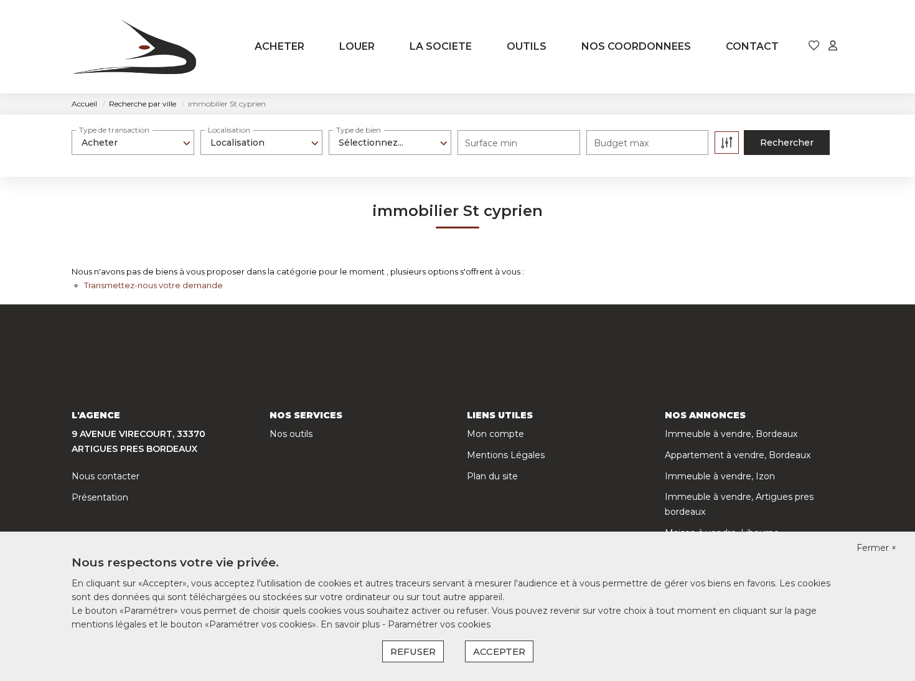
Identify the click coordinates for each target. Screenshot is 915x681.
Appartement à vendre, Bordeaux (737, 455)
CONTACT (752, 46)
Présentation (100, 497)
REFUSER (413, 651)
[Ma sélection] (814, 46)
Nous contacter (105, 476)
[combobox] (133, 142)
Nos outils (291, 433)
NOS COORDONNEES (636, 46)
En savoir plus (351, 624)
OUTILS (527, 46)
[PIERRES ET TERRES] (134, 46)
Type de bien (358, 129)
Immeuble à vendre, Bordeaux (731, 433)
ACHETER (279, 46)
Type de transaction (114, 129)
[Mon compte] (832, 46)
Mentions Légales (506, 455)
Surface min (491, 143)
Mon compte (495, 433)
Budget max (621, 143)
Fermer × (876, 547)
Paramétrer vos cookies (439, 624)
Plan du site (492, 476)
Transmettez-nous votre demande (153, 285)
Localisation (229, 129)
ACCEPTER (499, 651)
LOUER (357, 46)
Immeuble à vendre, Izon (720, 476)
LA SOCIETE (441, 46)
